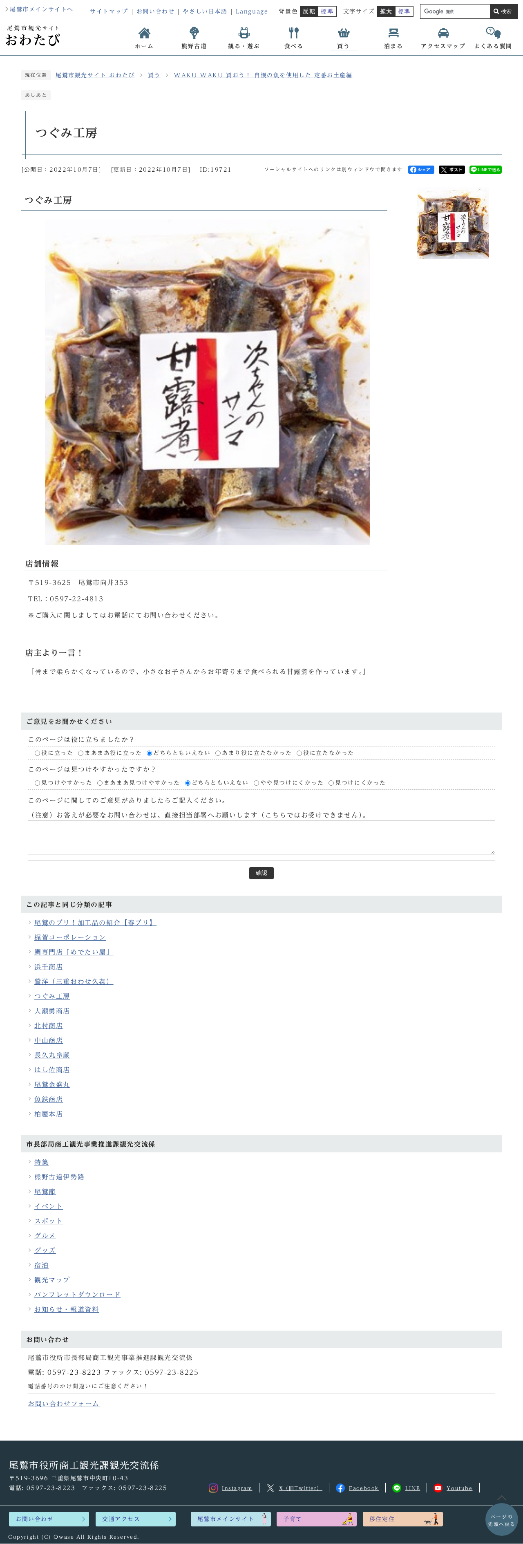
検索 (506, 11)
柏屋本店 (48, 1114)
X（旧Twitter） (301, 1488)
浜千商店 (48, 967)
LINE (412, 1488)
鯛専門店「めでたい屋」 (74, 952)
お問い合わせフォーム (64, 1404)
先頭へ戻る (502, 1520)
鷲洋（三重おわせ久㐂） (74, 981)
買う (154, 75)
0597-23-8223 (74, 1372)
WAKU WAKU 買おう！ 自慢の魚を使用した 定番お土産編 (263, 75)
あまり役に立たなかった (257, 753)
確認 (261, 873)
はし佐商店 (52, 1070)
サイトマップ (109, 11)
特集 (41, 1162)
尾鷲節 (45, 1191)
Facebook (364, 1488)
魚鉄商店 (48, 1099)
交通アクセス (121, 1519)
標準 (327, 11)
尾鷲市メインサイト (226, 1519)
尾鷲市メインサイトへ (42, 9)
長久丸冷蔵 (52, 1055)
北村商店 (48, 1025)
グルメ (45, 1236)
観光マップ (52, 1280)
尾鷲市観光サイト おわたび (95, 75)
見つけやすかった (66, 783)
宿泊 (41, 1265)
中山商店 (48, 1040)
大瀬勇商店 (52, 1011)
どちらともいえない (181, 753)
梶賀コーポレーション (70, 937)
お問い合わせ (155, 11)
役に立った (57, 753)
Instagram (237, 1488)
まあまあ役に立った (113, 753)
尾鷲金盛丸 (52, 1084)
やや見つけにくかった (293, 783)
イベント (48, 1206)
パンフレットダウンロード (77, 1294)
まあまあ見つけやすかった (142, 783)
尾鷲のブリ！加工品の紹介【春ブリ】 (95, 922)
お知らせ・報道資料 (66, 1309)
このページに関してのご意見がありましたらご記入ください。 (128, 800)
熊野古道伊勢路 (59, 1177)
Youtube (459, 1488)
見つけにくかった (360, 783)
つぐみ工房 (52, 996)
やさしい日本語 (205, 11)
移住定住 (382, 1519)
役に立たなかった (328, 753)
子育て (292, 1519)
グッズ (45, 1250)
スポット (48, 1221)
